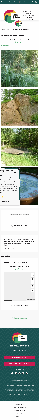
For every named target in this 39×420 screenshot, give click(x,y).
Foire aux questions (19, 357)
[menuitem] (28, 12)
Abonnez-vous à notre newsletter (19, 364)
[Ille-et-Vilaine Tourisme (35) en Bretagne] (19, 23)
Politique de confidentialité (19, 407)
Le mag (3, 2)
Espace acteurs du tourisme (19, 395)
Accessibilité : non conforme (19, 417)
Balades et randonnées (12, 2)
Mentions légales (19, 404)
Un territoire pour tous (19, 381)
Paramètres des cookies (19, 410)
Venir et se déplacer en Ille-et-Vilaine (19, 390)
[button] (12, 45)
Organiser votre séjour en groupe (19, 386)
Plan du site (19, 413)
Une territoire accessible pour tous (29, 2)
